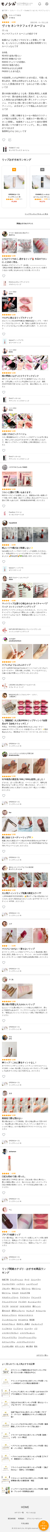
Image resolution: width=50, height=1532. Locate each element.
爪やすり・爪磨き (23, 1324)
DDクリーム (36, 1289)
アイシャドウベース (9, 1302)
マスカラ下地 (25, 1293)
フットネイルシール (9, 1320)
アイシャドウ (36, 1297)
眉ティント (36, 1306)
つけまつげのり (25, 1306)
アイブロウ (22, 1302)
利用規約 (21, 1519)
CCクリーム (26, 1289)
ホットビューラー (34, 1302)
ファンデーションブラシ (27, 1337)
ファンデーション (16, 1280)
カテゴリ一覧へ (42, 1355)
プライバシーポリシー (34, 1519)
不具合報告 (25, 1523)
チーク (26, 1280)
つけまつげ (14, 1306)
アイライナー (25, 1297)
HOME (25, 1507)
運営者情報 (12, 1519)
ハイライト (21, 1284)
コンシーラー (36, 1280)
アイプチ (5, 1306)
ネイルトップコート (9, 1315)
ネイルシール (41, 1311)
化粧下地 (5, 1280)
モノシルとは (31, 1512)
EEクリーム (6, 1293)
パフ (35, 1329)
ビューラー (28, 1329)
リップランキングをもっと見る (36, 214)
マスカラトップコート (10, 1297)
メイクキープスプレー (10, 1333)
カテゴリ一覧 (19, 1512)
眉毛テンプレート (18, 1311)
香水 (35, 1346)
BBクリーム (16, 1289)
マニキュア (30, 1311)
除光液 (31, 1320)
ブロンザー (6, 1289)
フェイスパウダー (8, 1284)
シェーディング (32, 1284)
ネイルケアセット (8, 1324)
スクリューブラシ (8, 1342)
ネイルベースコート (25, 1315)
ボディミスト (20, 1346)
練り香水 (29, 1346)
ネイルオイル (23, 1320)
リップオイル (7, 1329)
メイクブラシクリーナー (26, 1342)
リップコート (18, 1329)
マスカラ (15, 1293)
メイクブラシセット (27, 1333)
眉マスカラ (6, 1311)
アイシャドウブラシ (9, 1337)
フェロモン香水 (8, 1346)
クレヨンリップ (37, 1324)
